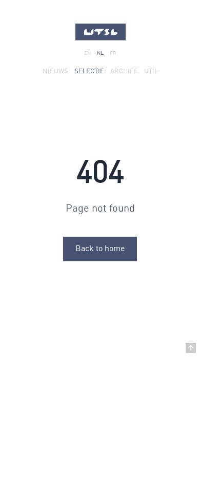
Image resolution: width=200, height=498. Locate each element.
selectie (89, 71)
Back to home (100, 249)
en (87, 53)
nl (100, 53)
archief (124, 71)
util (151, 71)
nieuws (55, 71)
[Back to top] (191, 348)
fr (113, 53)
